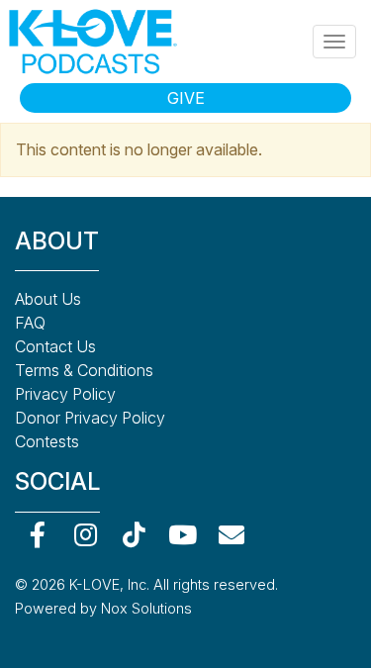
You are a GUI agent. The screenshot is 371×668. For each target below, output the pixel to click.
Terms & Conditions (84, 370)
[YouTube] (182, 535)
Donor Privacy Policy (90, 418)
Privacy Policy (65, 394)
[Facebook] (37, 535)
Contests (47, 441)
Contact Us (55, 346)
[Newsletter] (231, 535)
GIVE (186, 98)
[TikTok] (134, 535)
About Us (48, 299)
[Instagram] (85, 535)
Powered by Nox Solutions (103, 608)
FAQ (30, 323)
